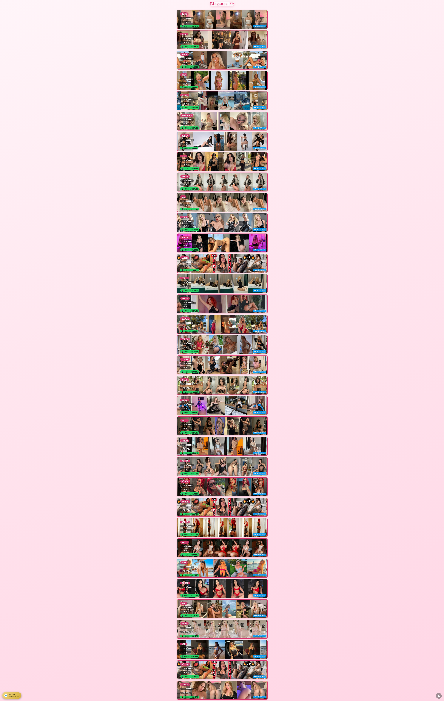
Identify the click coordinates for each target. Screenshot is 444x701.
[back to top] (439, 696)
